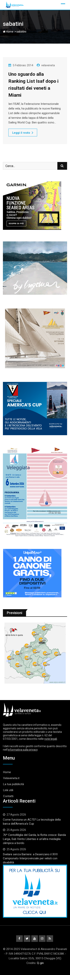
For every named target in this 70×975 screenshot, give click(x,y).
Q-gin (40, 963)
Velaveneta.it (11, 778)
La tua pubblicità (13, 784)
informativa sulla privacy (23, 749)
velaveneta (48, 65)
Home (9, 31)
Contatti (8, 796)
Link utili (8, 790)
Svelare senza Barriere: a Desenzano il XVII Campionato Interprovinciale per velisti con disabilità (30, 858)
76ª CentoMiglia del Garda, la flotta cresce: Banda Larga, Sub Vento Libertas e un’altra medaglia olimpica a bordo (34, 839)
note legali (50, 738)
